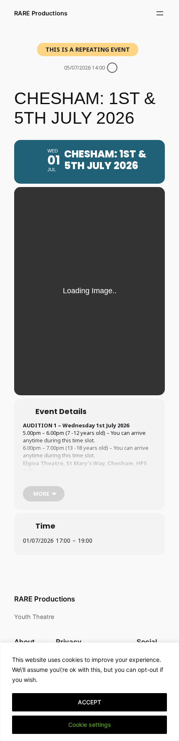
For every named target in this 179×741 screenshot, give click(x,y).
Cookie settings (89, 724)
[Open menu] (160, 13)
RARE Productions (40, 13)
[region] (89, 691)
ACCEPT (89, 702)
